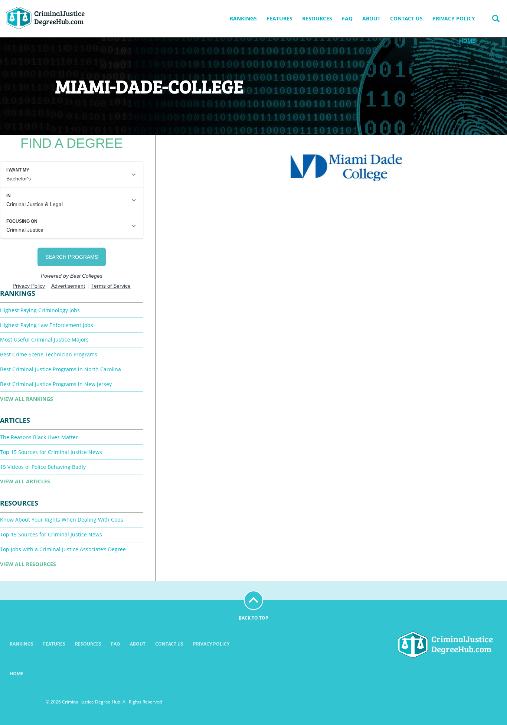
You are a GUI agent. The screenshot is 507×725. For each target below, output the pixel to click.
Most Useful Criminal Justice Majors (44, 339)
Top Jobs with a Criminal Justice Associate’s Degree (63, 549)
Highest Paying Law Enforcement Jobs (46, 325)
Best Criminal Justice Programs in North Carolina (60, 369)
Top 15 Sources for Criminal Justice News (51, 451)
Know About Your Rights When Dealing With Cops (61, 519)
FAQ (347, 18)
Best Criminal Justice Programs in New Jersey (56, 384)
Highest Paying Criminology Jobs (40, 310)
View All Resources (28, 564)
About (371, 18)
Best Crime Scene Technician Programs (48, 354)
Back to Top (253, 618)
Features (279, 18)
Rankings (243, 18)
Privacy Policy (453, 18)
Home (467, 40)
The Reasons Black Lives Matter (39, 437)
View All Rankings (26, 398)
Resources (317, 18)
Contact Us (406, 18)
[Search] (496, 18)
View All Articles (25, 481)
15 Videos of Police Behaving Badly (43, 466)
